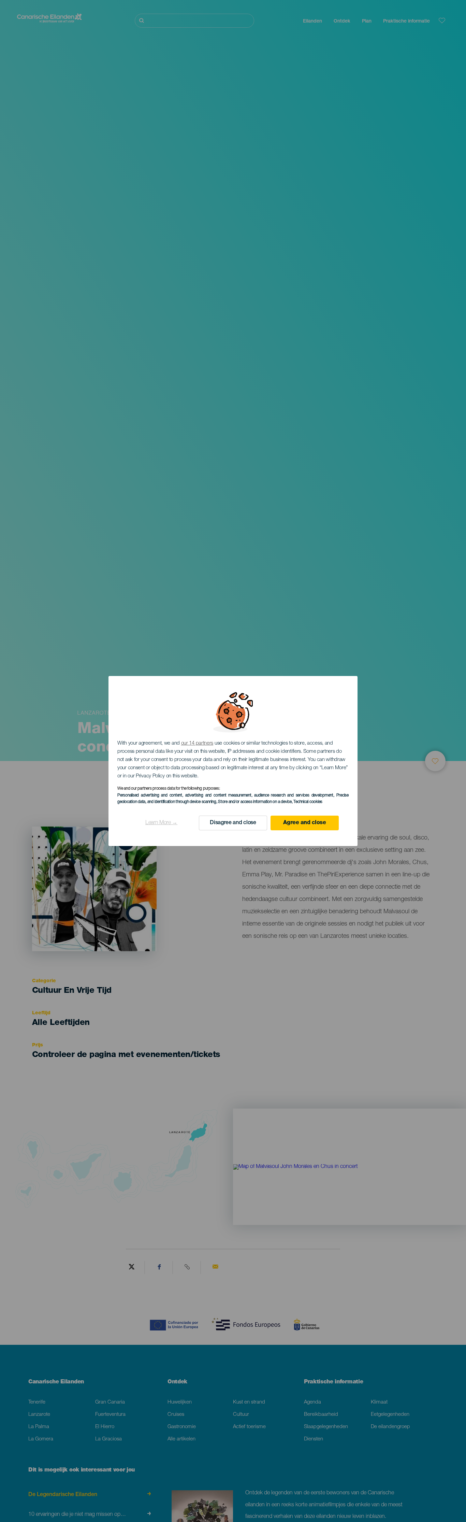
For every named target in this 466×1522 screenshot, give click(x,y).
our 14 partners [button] (197, 743)
